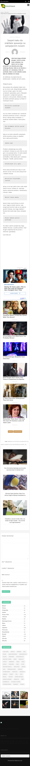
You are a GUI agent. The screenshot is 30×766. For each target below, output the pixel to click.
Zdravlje (17, 37)
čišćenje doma (7, 684)
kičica (5, 661)
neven (23, 666)
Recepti (4, 634)
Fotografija (5, 610)
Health (4, 612)
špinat (22, 684)
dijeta (4, 656)
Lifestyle (12, 37)
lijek (22, 664)
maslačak (16, 666)
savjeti (10, 431)
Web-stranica (6, 574)
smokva (5, 674)
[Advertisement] (15, 252)
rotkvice (14, 671)
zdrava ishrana (7, 679)
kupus (4, 664)
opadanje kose (12, 669)
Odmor (4, 625)
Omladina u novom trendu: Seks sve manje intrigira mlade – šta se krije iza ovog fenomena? (15, 520)
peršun (20, 669)
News (3, 623)
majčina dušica (7, 666)
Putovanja (5, 629)
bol (25, 651)
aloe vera (5, 651)
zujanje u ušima (15, 681)
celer (4, 654)
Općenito (4, 627)
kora (18, 661)
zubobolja (6, 681)
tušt (21, 674)
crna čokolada (13, 654)
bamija (13, 651)
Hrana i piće (5, 614)
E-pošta (8, 568)
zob (22, 679)
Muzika (4, 618)
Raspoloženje (5, 632)
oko (4, 669)
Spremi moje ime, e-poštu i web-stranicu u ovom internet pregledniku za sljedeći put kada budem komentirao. (14, 584)
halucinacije (20, 656)
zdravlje (16, 679)
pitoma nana (6, 671)
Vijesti (4, 636)
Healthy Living (7, 659)
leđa (17, 664)
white (4, 676)
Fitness (4, 608)
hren (15, 659)
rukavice (22, 671)
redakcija (7, 52)
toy (17, 674)
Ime (7, 562)
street (11, 674)
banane (19, 651)
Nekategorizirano (7, 621)
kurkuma (11, 664)
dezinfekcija (23, 654)
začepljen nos (17, 431)
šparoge (16, 684)
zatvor (11, 676)
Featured (11, 656)
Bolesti (4, 605)
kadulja (21, 659)
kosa (23, 661)
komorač (11, 661)
